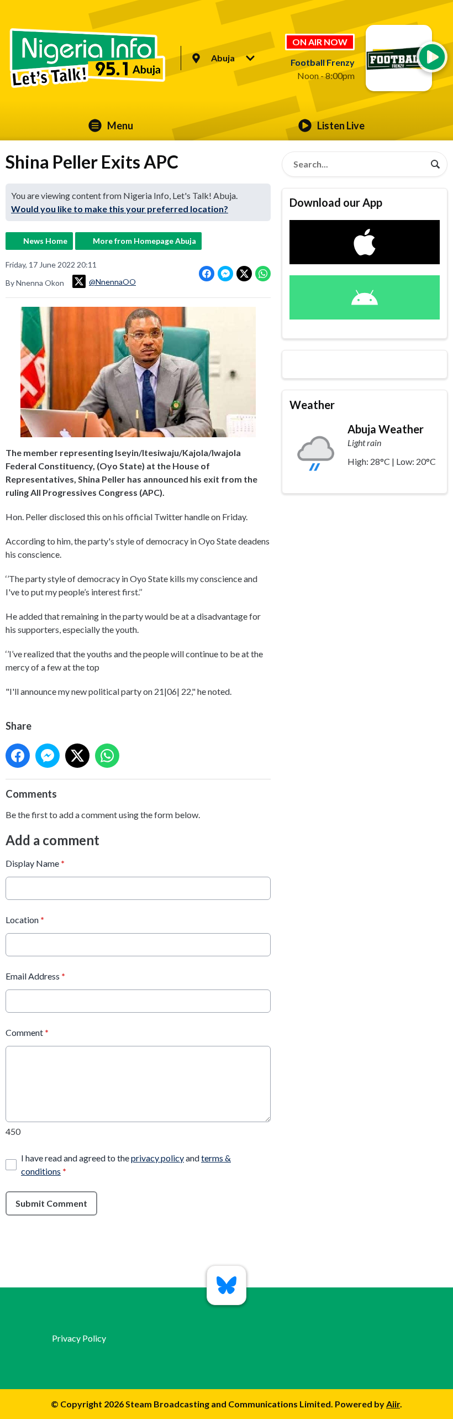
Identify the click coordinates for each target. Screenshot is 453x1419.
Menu (120, 125)
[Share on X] (244, 273)
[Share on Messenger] (225, 273)
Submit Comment (51, 1203)
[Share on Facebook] (206, 273)
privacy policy (157, 1158)
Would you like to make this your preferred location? (119, 208)
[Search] (435, 164)
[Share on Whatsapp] (263, 273)
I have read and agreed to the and (126, 1164)
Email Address (35, 976)
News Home (45, 240)
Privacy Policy (79, 1338)
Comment (27, 1032)
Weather (312, 404)
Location (25, 919)
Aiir (393, 1404)
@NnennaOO (112, 281)
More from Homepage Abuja (144, 240)
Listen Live (341, 125)
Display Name (35, 863)
